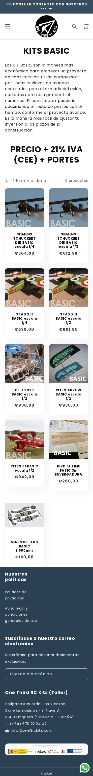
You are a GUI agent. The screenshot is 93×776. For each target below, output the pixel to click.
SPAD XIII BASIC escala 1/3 (68, 319)
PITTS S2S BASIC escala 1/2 (24, 394)
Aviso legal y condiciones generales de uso (21, 614)
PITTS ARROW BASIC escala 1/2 (68, 394)
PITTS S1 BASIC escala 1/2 (24, 468)
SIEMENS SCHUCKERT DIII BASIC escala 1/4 (24, 240)
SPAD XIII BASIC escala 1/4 (24, 319)
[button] (7, 26)
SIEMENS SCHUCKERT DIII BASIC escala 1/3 (68, 240)
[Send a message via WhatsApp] (85, 768)
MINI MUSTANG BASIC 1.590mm (24, 546)
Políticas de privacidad (16, 595)
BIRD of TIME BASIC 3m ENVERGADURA (68, 470)
